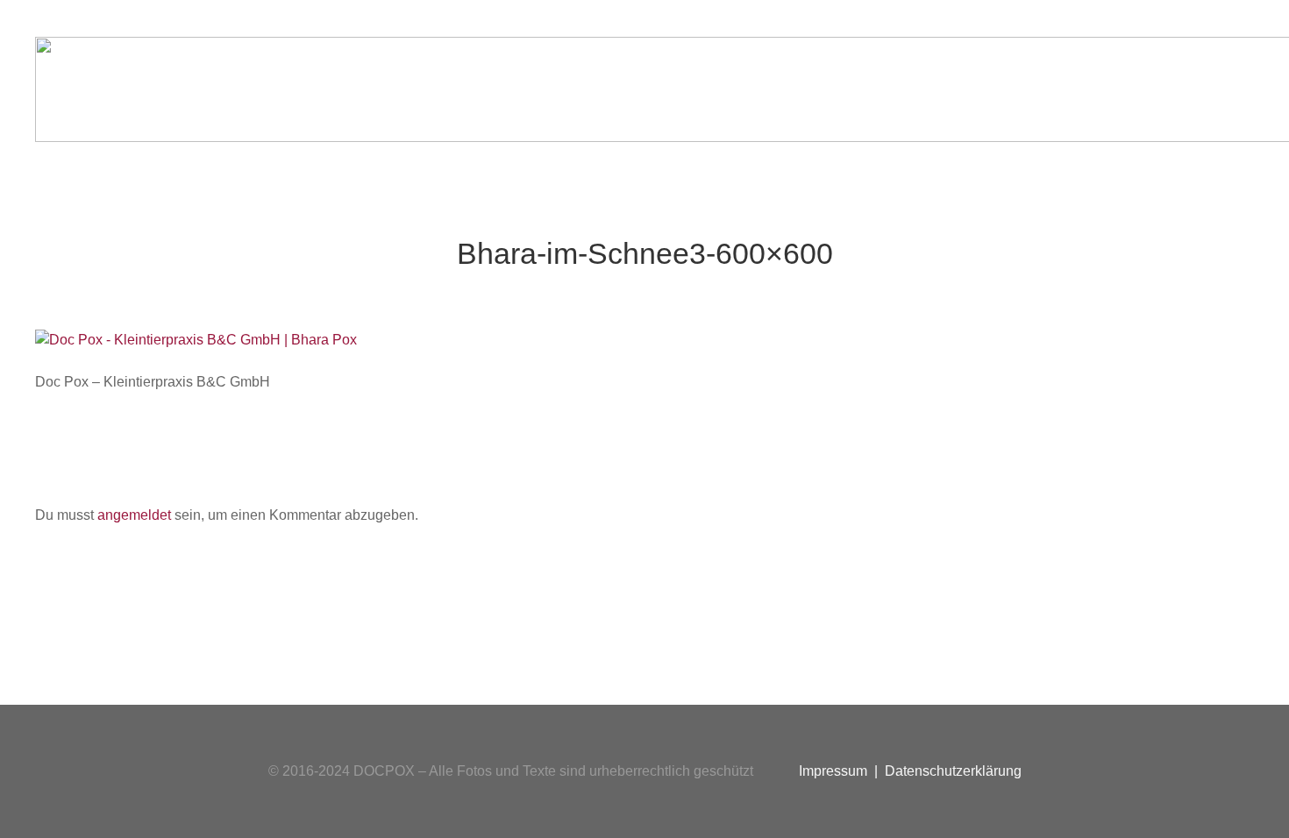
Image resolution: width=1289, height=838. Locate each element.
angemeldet (134, 515)
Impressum (833, 770)
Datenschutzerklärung (953, 770)
